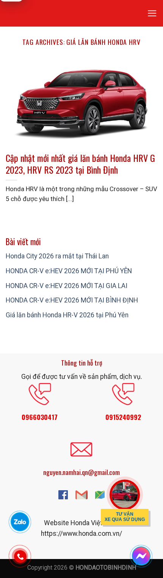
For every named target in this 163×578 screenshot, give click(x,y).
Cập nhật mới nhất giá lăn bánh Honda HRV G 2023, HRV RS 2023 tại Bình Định (80, 164)
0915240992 (123, 417)
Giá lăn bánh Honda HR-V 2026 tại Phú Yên (67, 315)
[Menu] (152, 13)
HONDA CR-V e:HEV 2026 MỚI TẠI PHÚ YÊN (69, 271)
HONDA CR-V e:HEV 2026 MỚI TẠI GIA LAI (66, 286)
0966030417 (40, 417)
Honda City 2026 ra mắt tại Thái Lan (57, 256)
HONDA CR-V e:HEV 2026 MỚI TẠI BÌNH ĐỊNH (72, 300)
